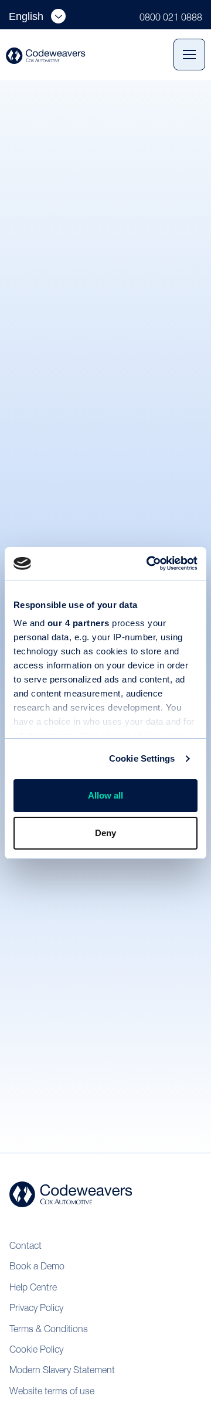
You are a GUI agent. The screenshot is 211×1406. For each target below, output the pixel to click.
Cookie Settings (142, 758)
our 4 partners (78, 623)
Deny (105, 833)
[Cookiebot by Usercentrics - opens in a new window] (149, 563)
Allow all (105, 795)
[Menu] (189, 54)
